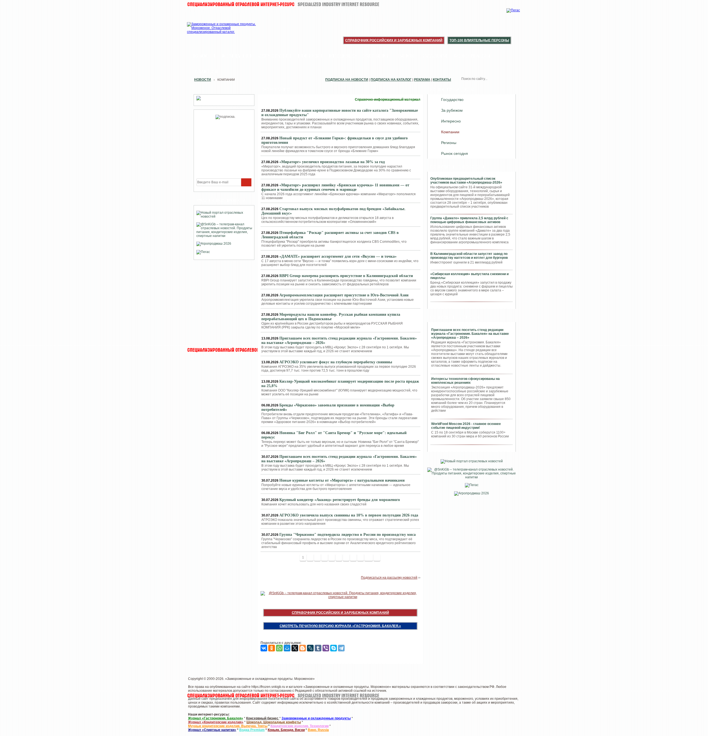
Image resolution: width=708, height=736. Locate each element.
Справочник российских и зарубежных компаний (393, 40)
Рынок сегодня (454, 153)
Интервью (342, 56)
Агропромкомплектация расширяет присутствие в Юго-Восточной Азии (343, 295)
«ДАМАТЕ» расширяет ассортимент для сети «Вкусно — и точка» (338, 256)
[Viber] (325, 648)
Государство (452, 99)
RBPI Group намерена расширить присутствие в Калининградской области (346, 276)
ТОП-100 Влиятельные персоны (479, 40)
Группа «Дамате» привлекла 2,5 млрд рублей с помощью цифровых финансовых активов (469, 220)
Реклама (422, 80)
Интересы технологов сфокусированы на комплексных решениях (465, 381)
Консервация (472, 56)
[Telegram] (341, 648)
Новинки (310, 56)
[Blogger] (302, 648)
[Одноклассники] (271, 648)
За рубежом (452, 110)
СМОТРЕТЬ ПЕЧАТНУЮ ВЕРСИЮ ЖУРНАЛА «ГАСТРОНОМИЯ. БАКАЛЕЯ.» (340, 626)
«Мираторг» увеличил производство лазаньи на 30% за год (332, 162)
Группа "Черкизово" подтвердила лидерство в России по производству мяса (347, 535)
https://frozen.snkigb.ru (268, 687)
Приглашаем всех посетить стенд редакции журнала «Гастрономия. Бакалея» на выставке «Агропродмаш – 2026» (470, 334)
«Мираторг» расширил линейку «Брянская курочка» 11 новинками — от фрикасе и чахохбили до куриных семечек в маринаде (335, 187)
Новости (203, 56)
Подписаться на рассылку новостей (389, 578)
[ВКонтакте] (264, 648)
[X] (294, 648)
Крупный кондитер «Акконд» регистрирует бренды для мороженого (339, 500)
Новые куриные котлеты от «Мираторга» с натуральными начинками (342, 480)
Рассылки (376, 56)
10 (369, 557)
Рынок (405, 56)
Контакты (442, 80)
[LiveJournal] (310, 648)
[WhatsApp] (279, 648)
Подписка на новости (346, 80)
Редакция (204, 71)
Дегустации (274, 56)
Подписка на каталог (391, 80)
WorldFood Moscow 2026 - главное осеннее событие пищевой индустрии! (466, 426)
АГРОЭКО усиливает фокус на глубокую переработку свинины (335, 362)
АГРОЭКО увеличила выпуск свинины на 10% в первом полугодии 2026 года (348, 515)
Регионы (448, 142)
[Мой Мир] (287, 648)
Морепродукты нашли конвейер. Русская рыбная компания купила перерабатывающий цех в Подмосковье (330, 316)
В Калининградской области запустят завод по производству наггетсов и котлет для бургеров (469, 256)
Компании (236, 56)
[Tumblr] (318, 648)
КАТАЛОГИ (434, 56)
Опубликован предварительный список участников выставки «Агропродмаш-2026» (466, 180)
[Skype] (333, 648)
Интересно (451, 121)
